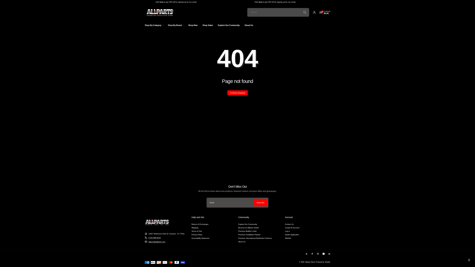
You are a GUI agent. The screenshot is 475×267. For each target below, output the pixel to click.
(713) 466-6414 (154, 238)
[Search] (304, 12)
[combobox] (278, 12)
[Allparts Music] (157, 228)
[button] (325, 12)
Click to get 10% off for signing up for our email (172, 2)
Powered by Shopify (323, 262)
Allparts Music (310, 262)
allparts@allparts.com (156, 242)
